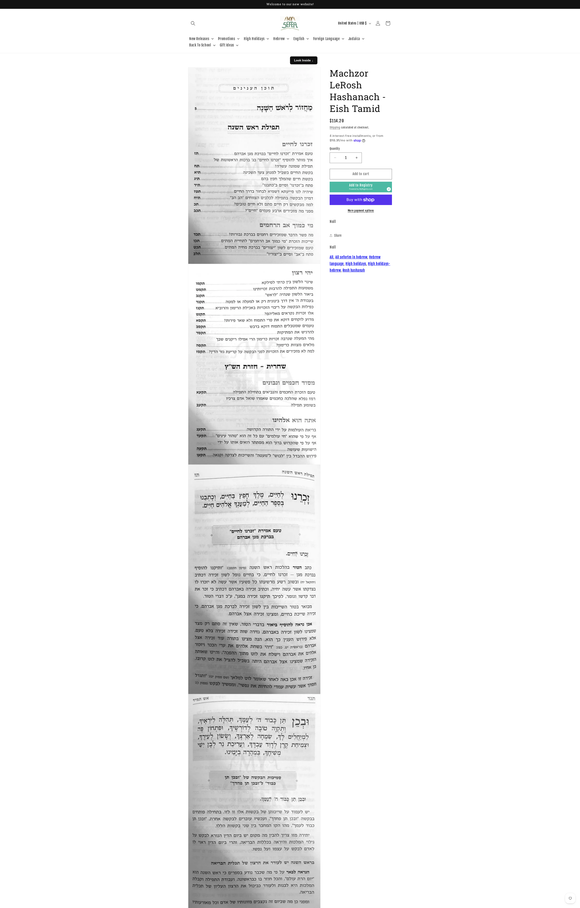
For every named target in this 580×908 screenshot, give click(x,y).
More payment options (361, 210)
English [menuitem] (298, 38)
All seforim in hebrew (351, 257)
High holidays (356, 263)
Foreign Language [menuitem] (326, 38)
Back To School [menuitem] (200, 45)
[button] (193, 23)
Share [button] (338, 235)
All (332, 257)
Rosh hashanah (354, 270)
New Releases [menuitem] (199, 38)
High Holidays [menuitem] (254, 38)
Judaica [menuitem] (354, 38)
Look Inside (303, 60)
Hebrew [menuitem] (279, 38)
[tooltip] (389, 189)
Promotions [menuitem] (226, 38)
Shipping (335, 127)
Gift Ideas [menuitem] (227, 45)
